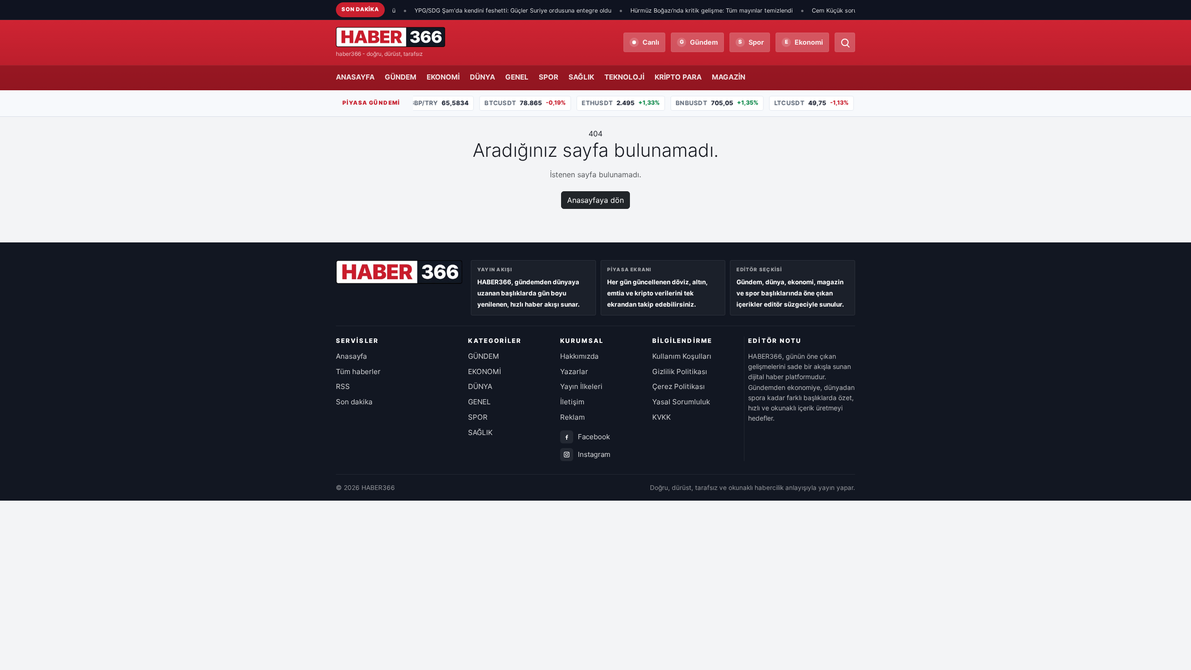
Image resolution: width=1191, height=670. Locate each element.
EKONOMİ (443, 77)
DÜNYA (482, 77)
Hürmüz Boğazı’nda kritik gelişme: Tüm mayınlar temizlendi (692, 10)
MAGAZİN (728, 77)
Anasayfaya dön (595, 200)
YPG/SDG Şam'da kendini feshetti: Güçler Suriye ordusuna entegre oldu (493, 10)
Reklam (572, 417)
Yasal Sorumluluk (681, 401)
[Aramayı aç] (845, 42)
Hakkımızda (579, 356)
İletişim (572, 401)
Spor (751, 42)
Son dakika (354, 401)
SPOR (548, 77)
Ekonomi (804, 42)
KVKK (661, 417)
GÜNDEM (400, 77)
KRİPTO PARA (678, 77)
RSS (343, 386)
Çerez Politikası (678, 386)
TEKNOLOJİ (624, 77)
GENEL (517, 77)
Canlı (650, 42)
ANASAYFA (355, 77)
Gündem (699, 42)
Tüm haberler (358, 371)
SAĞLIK (581, 77)
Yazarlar (574, 371)
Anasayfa (351, 356)
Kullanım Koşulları (681, 356)
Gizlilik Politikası (679, 371)
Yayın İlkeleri (581, 386)
